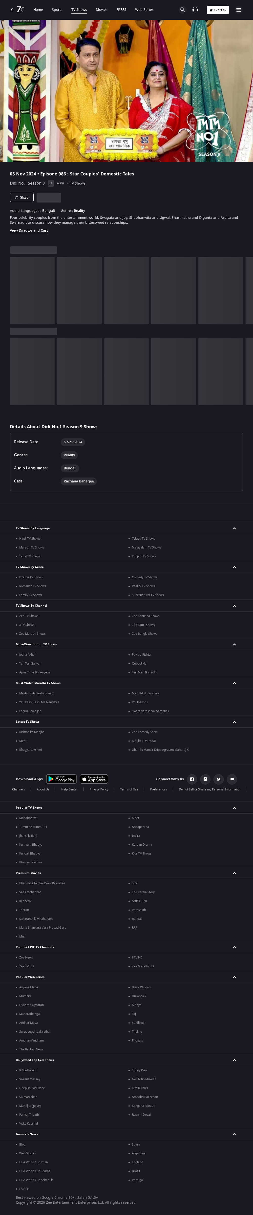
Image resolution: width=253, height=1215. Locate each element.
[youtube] (232, 779)
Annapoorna (140, 827)
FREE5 (121, 10)
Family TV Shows (30, 595)
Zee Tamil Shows (143, 625)
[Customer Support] (195, 10)
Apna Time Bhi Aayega (34, 672)
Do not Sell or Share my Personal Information (210, 789)
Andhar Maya (28, 1023)
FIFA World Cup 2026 (33, 1162)
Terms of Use (129, 789)
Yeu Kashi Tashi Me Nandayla (39, 702)
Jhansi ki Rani (28, 836)
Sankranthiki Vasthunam (36, 919)
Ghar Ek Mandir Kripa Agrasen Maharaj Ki (160, 750)
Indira (136, 836)
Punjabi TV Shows (144, 556)
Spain (136, 1144)
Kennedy (25, 901)
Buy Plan (220, 10)
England (137, 1162)
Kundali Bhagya (30, 853)
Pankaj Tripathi (29, 1114)
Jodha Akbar (27, 654)
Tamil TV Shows (30, 556)
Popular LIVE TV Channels (35, 947)
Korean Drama (142, 844)
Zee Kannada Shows (146, 616)
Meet (22, 741)
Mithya (136, 1005)
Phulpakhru (140, 702)
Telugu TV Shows (143, 538)
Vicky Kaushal (28, 1123)
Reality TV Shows (143, 586)
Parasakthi (139, 910)
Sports (57, 10)
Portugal (138, 1180)
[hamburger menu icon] (239, 10)
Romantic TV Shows (32, 586)
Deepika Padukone (32, 1088)
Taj (134, 1014)
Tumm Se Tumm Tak (33, 827)
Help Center (69, 789)
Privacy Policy (99, 789)
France (24, 1189)
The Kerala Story (143, 892)
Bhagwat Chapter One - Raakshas (42, 883)
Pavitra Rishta (141, 654)
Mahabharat (27, 818)
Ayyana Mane (28, 987)
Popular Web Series (30, 976)
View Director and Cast (29, 230)
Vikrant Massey (29, 1079)
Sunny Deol (140, 1070)
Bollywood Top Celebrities (35, 1060)
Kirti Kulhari (140, 1088)
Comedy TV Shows (144, 577)
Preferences (158, 789)
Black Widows (141, 987)
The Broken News (31, 1049)
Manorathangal (30, 1014)
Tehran (24, 910)
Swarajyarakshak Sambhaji (150, 711)
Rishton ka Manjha (31, 732)
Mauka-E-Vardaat (144, 741)
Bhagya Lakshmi (30, 750)
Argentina (139, 1153)
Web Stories (27, 1153)
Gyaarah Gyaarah (31, 1005)
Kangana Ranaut (143, 1106)
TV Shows (79, 10)
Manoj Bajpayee (30, 1106)
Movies (101, 10)
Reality (79, 210)
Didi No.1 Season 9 (27, 183)
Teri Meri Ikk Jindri (144, 672)
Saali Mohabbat (30, 892)
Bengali (48, 210)
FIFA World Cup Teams (34, 1171)
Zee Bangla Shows (144, 634)
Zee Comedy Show (144, 732)
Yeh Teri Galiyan (30, 663)
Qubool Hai (139, 663)
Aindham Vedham (31, 1040)
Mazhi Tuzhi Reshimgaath (36, 693)
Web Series (144, 10)
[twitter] (218, 779)
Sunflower (139, 1023)
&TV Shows (26, 625)
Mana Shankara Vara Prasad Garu (42, 927)
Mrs (22, 936)
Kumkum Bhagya (30, 844)
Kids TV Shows (141, 853)
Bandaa (137, 919)
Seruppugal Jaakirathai (34, 1031)
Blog (22, 1144)
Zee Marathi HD (143, 966)
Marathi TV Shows (31, 547)
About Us (43, 789)
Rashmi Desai (141, 1114)
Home (38, 10)
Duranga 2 (139, 996)
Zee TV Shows (28, 616)
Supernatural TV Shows (148, 595)
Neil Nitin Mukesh (144, 1079)
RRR (134, 927)
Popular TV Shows (29, 807)
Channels (18, 789)
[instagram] (205, 779)
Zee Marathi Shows (32, 634)
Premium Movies (28, 873)
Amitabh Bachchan (145, 1097)
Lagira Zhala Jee (30, 711)
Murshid (25, 996)
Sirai (135, 883)
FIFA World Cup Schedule (36, 1180)
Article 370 (139, 901)
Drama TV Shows (31, 577)
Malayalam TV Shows (146, 547)
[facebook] (192, 779)
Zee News (26, 957)
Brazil (136, 1171)
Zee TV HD (26, 966)
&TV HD (137, 957)
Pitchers (137, 1040)
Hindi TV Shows (29, 538)
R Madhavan (27, 1070)
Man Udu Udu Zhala (145, 693)
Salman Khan (28, 1097)
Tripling (137, 1031)
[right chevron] (15, 290)
